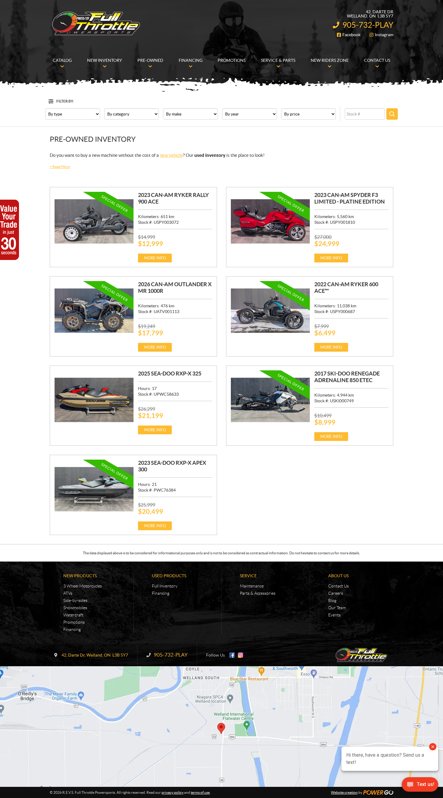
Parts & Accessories (257, 593)
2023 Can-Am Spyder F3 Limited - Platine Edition (349, 198)
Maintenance (252, 586)
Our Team (337, 607)
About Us (338, 575)
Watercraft (73, 615)
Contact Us (338, 586)
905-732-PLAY (367, 25)
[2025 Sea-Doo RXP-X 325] (94, 399)
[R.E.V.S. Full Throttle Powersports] (96, 23)
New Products (80, 575)
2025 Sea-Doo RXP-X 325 (169, 373)
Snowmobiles (75, 607)
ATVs (67, 593)
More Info (155, 258)
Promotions (74, 622)
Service (248, 575)
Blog (332, 600)
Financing (72, 629)
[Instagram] (240, 655)
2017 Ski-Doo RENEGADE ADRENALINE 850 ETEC (347, 376)
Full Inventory (165, 586)
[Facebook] (232, 655)
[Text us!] (420, 786)
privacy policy (173, 792)
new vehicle (171, 155)
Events (334, 615)
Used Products (169, 575)
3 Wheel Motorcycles (82, 586)
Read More (60, 167)
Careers (335, 593)
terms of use (200, 792)
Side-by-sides (75, 600)
